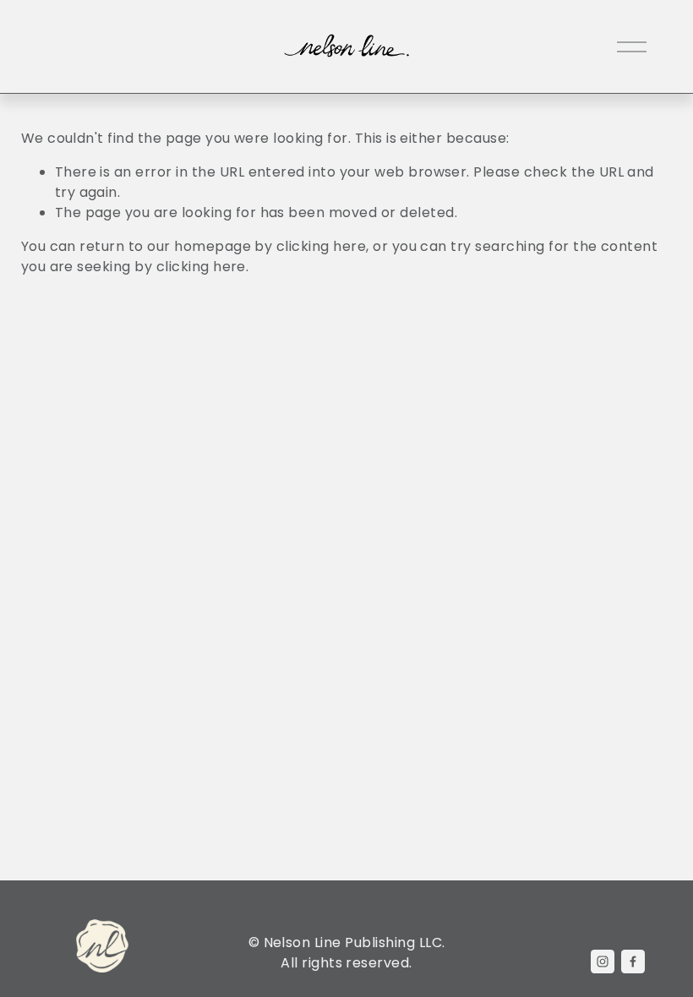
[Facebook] (633, 961)
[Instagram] (602, 961)
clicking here (321, 246)
